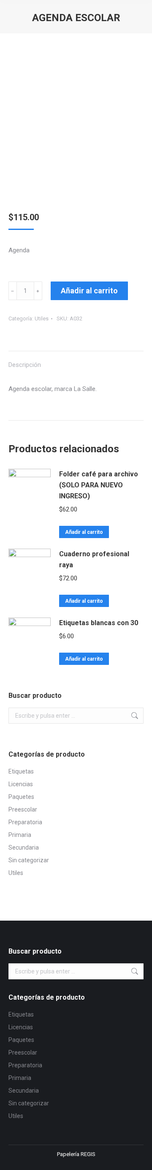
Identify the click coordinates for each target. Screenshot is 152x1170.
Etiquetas (21, 771)
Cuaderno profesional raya (94, 559)
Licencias (20, 784)
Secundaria (23, 847)
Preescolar (22, 809)
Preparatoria (25, 822)
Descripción (24, 365)
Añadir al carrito (89, 290)
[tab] (76, 361)
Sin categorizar (28, 860)
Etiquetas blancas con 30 (98, 623)
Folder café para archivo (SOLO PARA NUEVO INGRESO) (98, 485)
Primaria (19, 834)
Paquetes (21, 796)
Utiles (42, 318)
